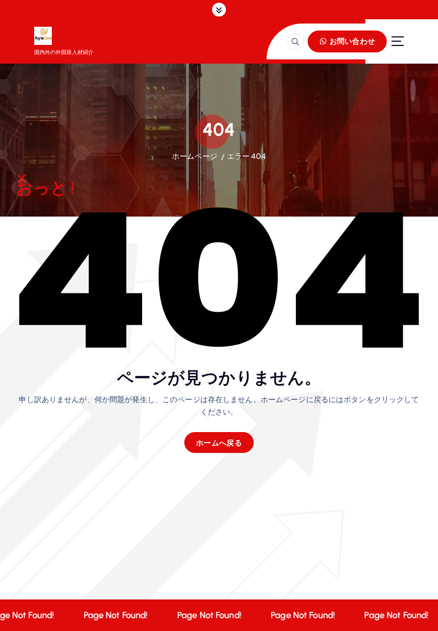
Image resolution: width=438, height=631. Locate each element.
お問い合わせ (351, 40)
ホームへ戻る (219, 442)
